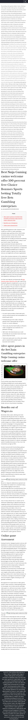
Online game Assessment (10, 225)
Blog (10, 123)
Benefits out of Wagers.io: (11, 223)
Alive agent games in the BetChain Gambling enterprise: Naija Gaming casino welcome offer (13, 218)
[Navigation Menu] (25, 1)
